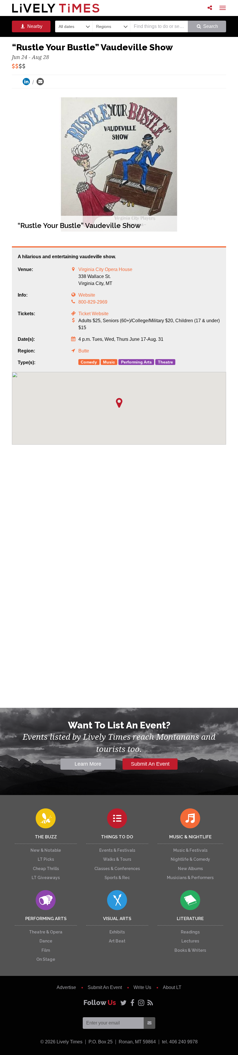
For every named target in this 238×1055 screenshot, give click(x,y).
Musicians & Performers (190, 877)
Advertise (66, 987)
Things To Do (117, 837)
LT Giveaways (46, 877)
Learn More (88, 764)
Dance (45, 941)
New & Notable (45, 850)
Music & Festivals (190, 850)
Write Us (142, 987)
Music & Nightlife (190, 837)
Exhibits (117, 932)
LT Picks (46, 859)
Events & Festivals (117, 850)
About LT (172, 987)
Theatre (165, 362)
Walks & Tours (117, 859)
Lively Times (56, 8)
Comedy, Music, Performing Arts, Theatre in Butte (119, 633)
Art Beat (117, 941)
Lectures (190, 941)
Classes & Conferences (117, 868)
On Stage (45, 959)
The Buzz (46, 837)
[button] (119, 403)
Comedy (89, 362)
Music (109, 362)
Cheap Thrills (46, 868)
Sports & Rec (117, 877)
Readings (190, 932)
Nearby (34, 26)
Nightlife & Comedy (190, 859)
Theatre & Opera (45, 932)
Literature (190, 918)
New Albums (190, 868)
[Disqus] (119, 534)
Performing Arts (136, 362)
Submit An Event (150, 764)
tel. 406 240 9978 (180, 1041)
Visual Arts (117, 918)
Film (46, 950)
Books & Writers (190, 950)
